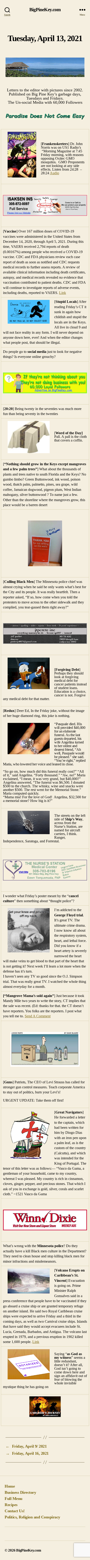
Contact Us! (15, 1511)
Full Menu (13, 1498)
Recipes (11, 1504)
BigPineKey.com (45, 9)
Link (62, 293)
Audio (54, 173)
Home (10, 1486)
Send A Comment (38, 1016)
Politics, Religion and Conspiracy (32, 1517)
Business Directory (20, 1492)
